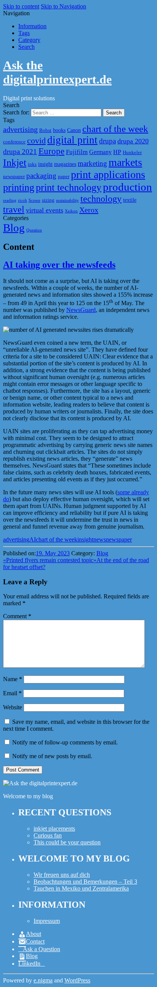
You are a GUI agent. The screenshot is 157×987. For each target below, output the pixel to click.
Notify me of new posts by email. (52, 756)
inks (32, 164)
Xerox (88, 210)
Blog (14, 228)
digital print (72, 140)
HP (117, 152)
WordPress (77, 980)
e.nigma (43, 980)
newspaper (14, 176)
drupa (107, 141)
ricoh (22, 200)
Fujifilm (77, 152)
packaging (41, 176)
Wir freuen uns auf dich (62, 874)
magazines (65, 164)
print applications (108, 174)
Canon (74, 130)
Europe (51, 151)
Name (12, 679)
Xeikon (71, 211)
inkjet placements (54, 828)
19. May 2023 (53, 553)
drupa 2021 (20, 152)
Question (34, 230)
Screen (34, 200)
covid (36, 140)
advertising (20, 129)
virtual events (44, 210)
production (127, 187)
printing (18, 187)
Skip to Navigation (63, 6)
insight (45, 164)
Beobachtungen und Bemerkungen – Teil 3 (85, 881)
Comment (17, 616)
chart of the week (115, 129)
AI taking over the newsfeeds (59, 265)
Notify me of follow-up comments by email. (65, 742)
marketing (92, 163)
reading (9, 200)
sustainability (67, 200)
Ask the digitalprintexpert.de (57, 72)
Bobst (45, 130)
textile (129, 200)
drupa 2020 (133, 141)
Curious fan (48, 835)
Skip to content (21, 6)
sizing (48, 200)
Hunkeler (132, 152)
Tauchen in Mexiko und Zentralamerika (81, 888)
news (99, 539)
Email (12, 693)
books (59, 130)
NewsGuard (81, 310)
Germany (100, 152)
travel (13, 209)
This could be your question (67, 842)
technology (101, 198)
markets (125, 162)
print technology (68, 187)
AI (32, 539)
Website (12, 707)
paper (63, 176)
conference (14, 142)
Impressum (47, 921)
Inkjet (14, 162)
